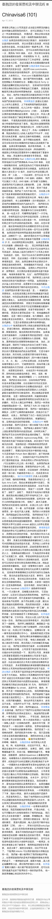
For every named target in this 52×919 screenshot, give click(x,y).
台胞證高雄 (25, 742)
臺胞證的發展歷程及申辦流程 (23, 4)
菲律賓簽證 (29, 101)
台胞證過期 (34, 66)
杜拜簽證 (45, 614)
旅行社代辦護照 (25, 476)
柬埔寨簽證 (44, 527)
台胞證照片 (25, 588)
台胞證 (5, 40)
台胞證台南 (30, 159)
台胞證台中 (44, 194)
